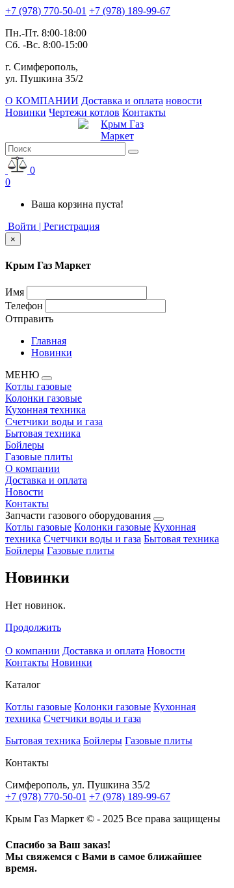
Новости (24, 491)
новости (184, 100)
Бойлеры (24, 445)
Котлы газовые (38, 386)
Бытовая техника (43, 433)
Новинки (25, 112)
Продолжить (33, 627)
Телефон (24, 305)
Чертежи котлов (84, 112)
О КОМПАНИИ (42, 100)
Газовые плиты (39, 456)
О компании (32, 468)
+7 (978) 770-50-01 (45, 10)
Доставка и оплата (122, 100)
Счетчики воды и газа (54, 421)
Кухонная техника (45, 409)
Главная (48, 340)
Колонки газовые (43, 398)
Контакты (144, 112)
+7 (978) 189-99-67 (129, 10)
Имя (14, 292)
